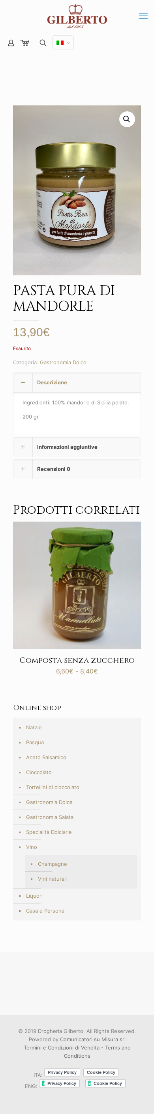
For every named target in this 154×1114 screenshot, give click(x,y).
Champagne (52, 864)
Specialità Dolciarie (49, 832)
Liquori (34, 896)
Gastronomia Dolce (63, 362)
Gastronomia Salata (49, 817)
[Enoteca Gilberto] (77, 16)
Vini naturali (52, 879)
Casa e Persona (45, 910)
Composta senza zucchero (77, 660)
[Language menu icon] (63, 42)
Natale (34, 727)
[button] (127, 119)
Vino (31, 847)
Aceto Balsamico (46, 757)
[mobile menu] (143, 15)
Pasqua (35, 742)
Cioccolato (39, 772)
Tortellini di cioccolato (52, 787)
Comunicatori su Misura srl (93, 1039)
